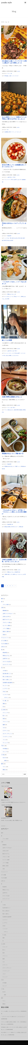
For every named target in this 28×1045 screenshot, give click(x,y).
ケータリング (18, 131)
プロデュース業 (6, 622)
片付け (4, 691)
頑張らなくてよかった (17, 574)
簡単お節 (21, 526)
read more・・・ (4, 825)
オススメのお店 (6, 661)
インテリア (5, 694)
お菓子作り (9, 177)
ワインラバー (7, 179)
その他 (4, 670)
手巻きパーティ (17, 296)
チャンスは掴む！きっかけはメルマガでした (11, 1011)
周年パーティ (12, 131)
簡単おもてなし (10, 294)
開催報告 (5, 610)
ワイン (8, 73)
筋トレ (4, 715)
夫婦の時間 (16, 409)
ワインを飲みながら (8, 409)
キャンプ (5, 751)
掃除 (4, 703)
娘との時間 (8, 355)
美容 (4, 718)
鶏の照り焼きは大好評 (8, 240)
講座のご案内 (6, 631)
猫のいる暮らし (6, 679)
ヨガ (4, 727)
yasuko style (6, 2)
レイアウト (5, 688)
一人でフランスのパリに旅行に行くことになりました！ (13, 1016)
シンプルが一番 (7, 238)
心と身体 (3, 709)
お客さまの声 (6, 616)
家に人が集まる (6, 676)
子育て (14, 177)
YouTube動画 (4, 643)
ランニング (5, 742)
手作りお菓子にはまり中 (16, 179)
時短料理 (9, 235)
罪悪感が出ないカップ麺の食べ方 (13, 453)
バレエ (4, 739)
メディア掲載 (6, 628)
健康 (4, 724)
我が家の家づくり (7, 673)
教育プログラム (6, 619)
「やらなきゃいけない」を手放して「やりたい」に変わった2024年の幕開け (14, 511)
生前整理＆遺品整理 (7, 682)
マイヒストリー (5, 637)
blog (6, 22)
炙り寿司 (7, 298)
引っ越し (5, 700)
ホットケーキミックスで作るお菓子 (12, 353)
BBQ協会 (6, 75)
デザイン (6, 697)
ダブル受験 (3, 640)
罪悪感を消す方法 (8, 466)
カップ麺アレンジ (17, 466)
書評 (2, 598)
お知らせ (3, 646)
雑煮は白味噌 (7, 526)
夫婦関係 (6, 131)
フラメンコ (5, 721)
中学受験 (5, 748)
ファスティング (6, 736)
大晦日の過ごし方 (8, 574)
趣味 (2, 763)
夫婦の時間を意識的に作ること (12, 397)
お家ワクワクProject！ (8, 613)
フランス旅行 (6, 604)
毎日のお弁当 (15, 238)
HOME (2, 22)
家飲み (4, 769)
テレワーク (5, 685)
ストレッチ (5, 712)
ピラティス (5, 730)
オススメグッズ (6, 664)
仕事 (2, 607)
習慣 (5, 760)
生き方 (4, 757)
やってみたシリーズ (8, 296)
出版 (4, 634)
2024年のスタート (15, 526)
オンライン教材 (6, 625)
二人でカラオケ (15, 355)
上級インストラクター (14, 75)
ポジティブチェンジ (7, 733)
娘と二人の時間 (7, 340)
